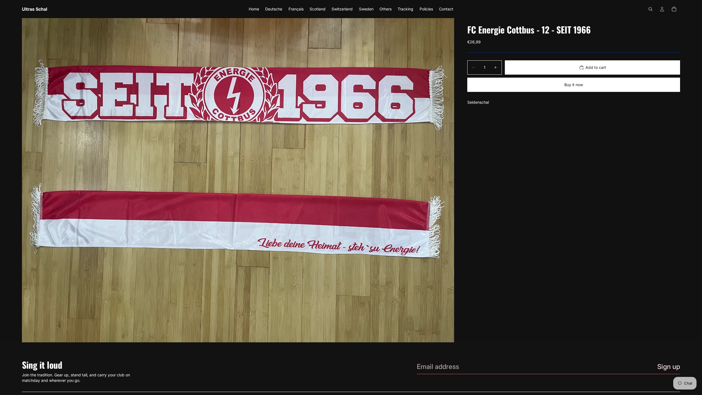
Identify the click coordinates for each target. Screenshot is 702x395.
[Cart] (674, 9)
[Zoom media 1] (238, 180)
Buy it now (573, 84)
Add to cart (595, 67)
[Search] (650, 9)
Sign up (668, 367)
